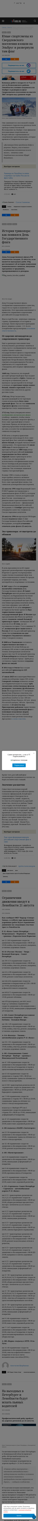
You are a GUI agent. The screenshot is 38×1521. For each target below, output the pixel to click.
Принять (19, 1516)
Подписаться (19, 765)
